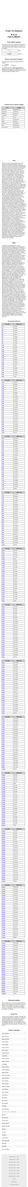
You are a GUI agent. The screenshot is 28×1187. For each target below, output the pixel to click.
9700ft (3, 987)
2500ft (3, 825)
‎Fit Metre (4, 1135)
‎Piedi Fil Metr (5, 1072)
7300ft (3, 933)
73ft (3, 484)
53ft (3, 442)
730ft (3, 708)
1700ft (3, 802)
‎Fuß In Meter (5, 1044)
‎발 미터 (4, 1114)
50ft (3, 432)
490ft (3, 654)
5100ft (3, 887)
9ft (2, 343)
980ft (3, 764)
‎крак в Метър (5, 1036)
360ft (3, 627)
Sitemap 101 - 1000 (14, 1159)
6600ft (3, 918)
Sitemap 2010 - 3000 (14, 1165)
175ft (3, 579)
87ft (3, 517)
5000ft (3, 881)
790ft (3, 725)
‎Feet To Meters (5, 1033)
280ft (3, 610)
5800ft (3, 901)
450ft (3, 646)
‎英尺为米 (4, 1143)
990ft (3, 767)
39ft (3, 409)
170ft (3, 577)
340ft (3, 623)
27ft (3, 384)
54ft (3, 444)
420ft (3, 640)
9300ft (3, 978)
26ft (3, 382)
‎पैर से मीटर (4, 1106)
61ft (3, 459)
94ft (3, 532)
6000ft (3, 906)
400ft (3, 636)
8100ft (3, 953)
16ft (3, 357)
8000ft (3, 951)
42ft (3, 415)
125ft (3, 559)
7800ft (3, 947)
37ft (3, 405)
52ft (3, 440)
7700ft (3, 945)
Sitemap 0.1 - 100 (14, 1156)
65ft (3, 467)
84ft (3, 511)
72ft (3, 482)
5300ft (3, 891)
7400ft (3, 935)
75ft (3, 488)
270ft (3, 608)
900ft (3, 748)
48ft (3, 428)
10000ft (4, 993)
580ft (3, 677)
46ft (3, 424)
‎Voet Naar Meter (6, 1075)
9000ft (3, 972)
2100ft (3, 816)
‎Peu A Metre (5, 1103)
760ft (3, 718)
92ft (3, 528)
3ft (2, 330)
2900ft (3, 837)
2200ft (3, 818)
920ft (3, 752)
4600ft (3, 872)
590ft (3, 679)
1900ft (3, 810)
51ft (3, 438)
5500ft (3, 895)
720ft (3, 706)
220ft (3, 594)
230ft (3, 596)
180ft (3, 582)
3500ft (3, 849)
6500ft (3, 916)
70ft (3, 478)
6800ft (3, 922)
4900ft (3, 879)
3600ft (3, 852)
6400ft (3, 914)
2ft (2, 328)
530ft (3, 667)
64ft (3, 465)
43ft (3, 417)
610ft (3, 683)
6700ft (3, 920)
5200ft (3, 889)
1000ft (3, 769)
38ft (3, 407)
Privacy (14, 1179)
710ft (3, 704)
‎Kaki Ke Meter (5, 1109)
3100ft (3, 841)
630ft (3, 687)
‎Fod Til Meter (5, 1041)
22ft (3, 370)
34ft (3, 399)
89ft (3, 521)
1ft (2, 326)
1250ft (3, 783)
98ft (3, 540)
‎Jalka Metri (4, 1055)
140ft (3, 565)
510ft (3, 662)
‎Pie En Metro (5, 1050)
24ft (3, 374)
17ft (3, 359)
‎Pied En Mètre (5, 1058)
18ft (3, 361)
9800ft (3, 989)
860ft (3, 739)
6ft (2, 336)
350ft (3, 625)
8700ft (3, 966)
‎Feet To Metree (5, 1149)
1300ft (3, 785)
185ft (3, 584)
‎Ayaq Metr (4, 1097)
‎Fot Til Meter (5, 1117)
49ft (3, 430)
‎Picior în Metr (5, 1083)
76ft (3, 494)
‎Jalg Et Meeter (5, 1053)
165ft (3, 575)
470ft (3, 650)
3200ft (3, 843)
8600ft (3, 964)
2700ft (3, 833)
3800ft (3, 856)
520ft (3, 664)
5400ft (3, 893)
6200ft (3, 910)
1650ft (3, 800)
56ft (3, 448)
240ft (3, 598)
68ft (3, 474)
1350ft (3, 787)
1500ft (3, 793)
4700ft (3, 875)
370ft (3, 629)
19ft (3, 363)
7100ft (3, 929)
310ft (3, 617)
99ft (3, 542)
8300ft (3, 957)
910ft (3, 750)
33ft (3, 397)
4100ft (3, 862)
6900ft (3, 924)
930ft (3, 754)
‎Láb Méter (4, 1064)
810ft (3, 729)
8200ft (3, 955)
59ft (3, 455)
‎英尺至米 (4, 1146)
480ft (3, 652)
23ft (3, 372)
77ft (3, 496)
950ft (3, 758)
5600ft (3, 897)
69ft (3, 476)
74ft (3, 486)
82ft (3, 507)
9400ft (3, 980)
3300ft (3, 845)
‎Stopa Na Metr (5, 1039)
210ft (3, 592)
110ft (3, 552)
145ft (3, 567)
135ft (3, 563)
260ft (3, 606)
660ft (3, 694)
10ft (3, 345)
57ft (3, 451)
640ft (3, 690)
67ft (3, 471)
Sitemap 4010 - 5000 (14, 1170)
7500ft (3, 937)
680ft (3, 698)
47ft (3, 426)
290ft (3, 613)
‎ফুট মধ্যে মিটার (4, 1100)
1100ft (3, 777)
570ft (3, 675)
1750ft (3, 804)
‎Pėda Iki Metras (6, 1069)
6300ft (3, 912)
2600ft (3, 831)
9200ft (3, 976)
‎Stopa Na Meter (6, 1086)
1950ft (3, 812)
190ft (3, 586)
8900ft (3, 970)
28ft (3, 386)
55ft (3, 446)
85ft (3, 513)
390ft (3, 633)
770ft (3, 721)
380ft (3, 631)
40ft (3, 411)
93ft (3, 530)
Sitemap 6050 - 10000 (14, 1176)
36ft (3, 403)
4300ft (3, 866)
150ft (3, 569)
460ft (3, 648)
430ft (3, 642)
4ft (2, 332)
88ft (3, 519)
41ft (3, 413)
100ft (3, 544)
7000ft (3, 926)
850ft (3, 737)
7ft (2, 338)
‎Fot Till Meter (5, 1089)
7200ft (3, 931)
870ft (3, 741)
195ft (3, 588)
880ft (3, 744)
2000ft (3, 814)
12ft (3, 349)
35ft (3, 401)
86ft (3, 515)
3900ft (3, 858)
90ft (3, 523)
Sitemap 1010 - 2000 (14, 1162)
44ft (3, 420)
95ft (3, 534)
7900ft (3, 949)
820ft (3, 731)
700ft (3, 702)
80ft (3, 502)
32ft (3, 394)
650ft (3, 692)
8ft (2, 340)
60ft (3, 457)
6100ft (3, 908)
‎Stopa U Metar (5, 1061)
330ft (3, 621)
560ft (3, 673)
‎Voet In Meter (5, 1092)
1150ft (3, 779)
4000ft (3, 860)
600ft (3, 681)
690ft (3, 700)
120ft (3, 556)
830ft (3, 733)
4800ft (3, 877)
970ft (3, 762)
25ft (3, 376)
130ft (3, 561)
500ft (3, 657)
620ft (3, 685)
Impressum (14, 1181)
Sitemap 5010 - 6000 (14, 1173)
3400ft (3, 847)
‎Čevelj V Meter (5, 1123)
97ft (3, 538)
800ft (3, 727)
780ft (3, 723)
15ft (3, 355)
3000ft (3, 839)
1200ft (3, 781)
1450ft (3, 791)
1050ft (3, 775)
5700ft (3, 899)
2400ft (3, 823)
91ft (3, 525)
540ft (3, 669)
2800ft (3, 835)
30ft (3, 390)
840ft (3, 735)
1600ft (3, 798)
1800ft (3, 806)
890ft (3, 746)
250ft (3, 600)
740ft (3, 711)
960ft (3, 760)
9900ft (3, 991)
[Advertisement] (14, 14)
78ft (3, 498)
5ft (2, 334)
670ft (3, 696)
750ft (3, 713)
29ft (3, 388)
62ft (3, 461)
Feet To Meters (14, 30)
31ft (3, 392)
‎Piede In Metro (5, 1067)
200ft (3, 590)
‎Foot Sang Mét (5, 1140)
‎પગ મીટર (4, 1132)
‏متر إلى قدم (4, 1095)
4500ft (3, 870)
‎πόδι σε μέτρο (5, 1047)
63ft (3, 463)
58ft (3, 453)
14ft (3, 353)
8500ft (3, 962)
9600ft (3, 985)
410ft (3, 638)
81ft (3, 505)
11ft (3, 347)
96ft (3, 536)
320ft (3, 619)
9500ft (3, 983)
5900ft (3, 903)
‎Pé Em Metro (5, 1081)
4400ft (3, 868)
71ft (3, 480)
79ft (3, 500)
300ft (3, 615)
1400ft (3, 789)
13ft (3, 351)
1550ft (3, 795)
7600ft (3, 943)
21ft (3, 368)
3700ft (3, 854)
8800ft (3, 968)
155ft (3, 571)
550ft (3, 671)
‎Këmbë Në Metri (6, 1126)
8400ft (3, 960)
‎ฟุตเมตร (4, 1129)
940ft (3, 756)
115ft (3, 554)
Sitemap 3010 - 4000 (14, 1167)
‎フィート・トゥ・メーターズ (9, 1111)
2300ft (3, 821)
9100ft (3, 974)
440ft (3, 644)
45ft (3, 422)
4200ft (3, 864)
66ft (3, 469)
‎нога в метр (5, 1120)
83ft (3, 509)
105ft (3, 550)
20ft (3, 366)
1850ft (3, 808)
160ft (3, 573)
